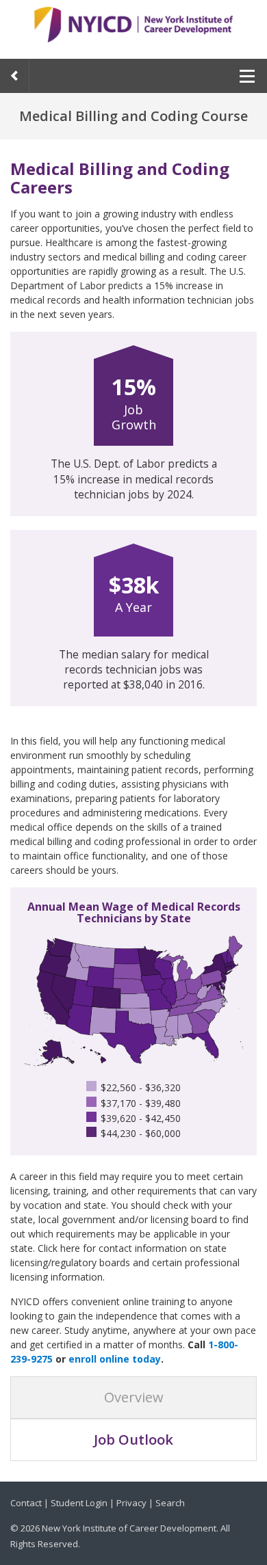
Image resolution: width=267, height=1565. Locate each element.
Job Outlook (133, 1439)
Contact (26, 1503)
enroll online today (114, 1358)
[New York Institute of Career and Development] (133, 27)
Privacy (131, 1503)
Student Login (79, 1503)
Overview (134, 1397)
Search (170, 1503)
